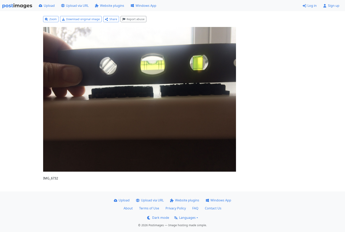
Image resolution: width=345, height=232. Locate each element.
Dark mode (160, 217)
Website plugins (112, 5)
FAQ (195, 208)
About (128, 208)
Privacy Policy (176, 208)
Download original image (83, 19)
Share (113, 19)
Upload (49, 5)
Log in (312, 5)
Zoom (53, 19)
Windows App (146, 5)
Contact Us (213, 208)
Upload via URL (77, 5)
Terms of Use (149, 208)
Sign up (333, 5)
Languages (187, 217)
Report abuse (136, 19)
